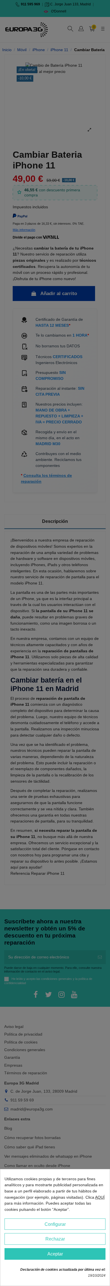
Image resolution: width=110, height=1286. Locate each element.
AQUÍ (100, 1197)
